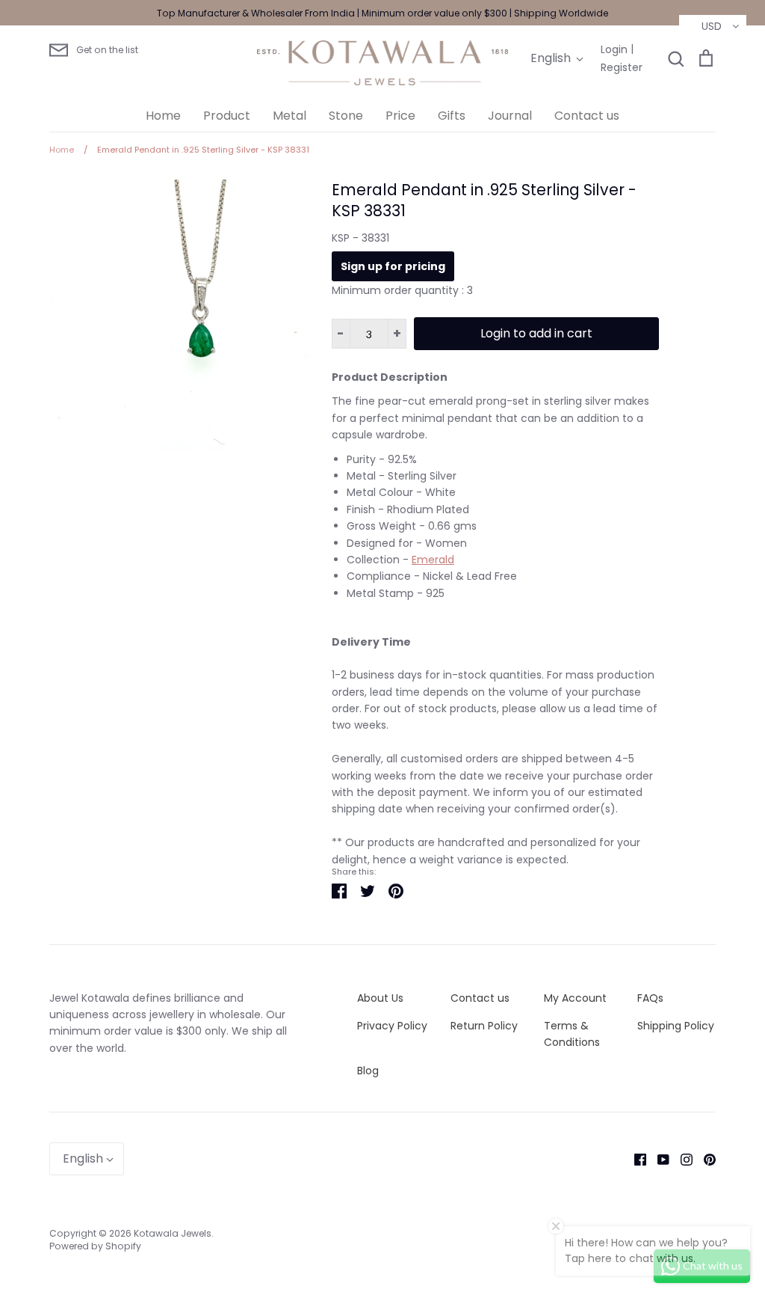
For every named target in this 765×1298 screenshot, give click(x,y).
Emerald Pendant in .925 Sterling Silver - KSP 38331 (484, 200)
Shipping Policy (675, 1025)
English (550, 58)
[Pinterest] (704, 1158)
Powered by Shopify (95, 1246)
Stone (346, 115)
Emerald (433, 559)
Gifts (451, 115)
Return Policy (484, 1025)
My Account (575, 998)
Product (226, 115)
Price (400, 115)
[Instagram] (681, 1158)
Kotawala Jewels (172, 1233)
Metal (289, 115)
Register (621, 67)
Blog (368, 1070)
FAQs (650, 998)
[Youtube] (657, 1158)
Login (614, 49)
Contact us (586, 115)
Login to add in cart (536, 333)
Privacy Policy (392, 1025)
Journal (510, 115)
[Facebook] (634, 1158)
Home (163, 115)
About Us (380, 998)
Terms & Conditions (572, 1034)
